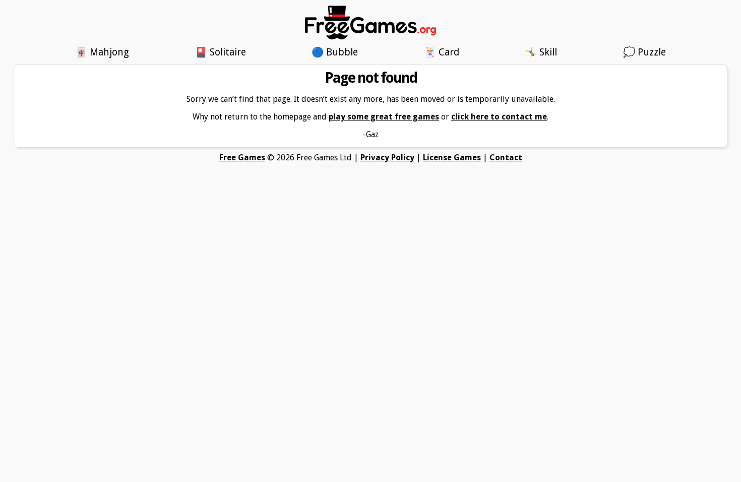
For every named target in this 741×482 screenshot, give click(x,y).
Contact (505, 157)
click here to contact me (499, 117)
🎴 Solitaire (220, 52)
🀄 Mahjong (102, 52)
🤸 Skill (541, 52)
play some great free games (384, 117)
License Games (452, 157)
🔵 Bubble (335, 52)
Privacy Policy (387, 157)
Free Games (242, 157)
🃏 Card (441, 52)
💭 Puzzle (644, 52)
